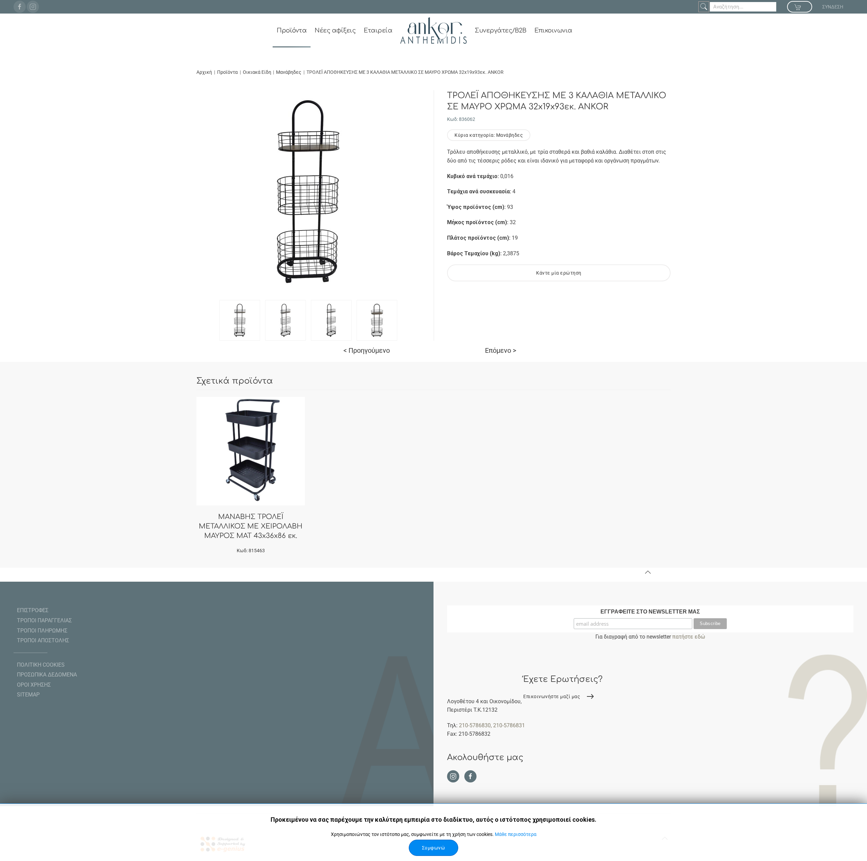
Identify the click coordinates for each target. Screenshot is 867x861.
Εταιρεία (378, 30)
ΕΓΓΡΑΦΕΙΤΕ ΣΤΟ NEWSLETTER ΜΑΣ (650, 612)
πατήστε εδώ (688, 636)
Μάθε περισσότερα (515, 834)
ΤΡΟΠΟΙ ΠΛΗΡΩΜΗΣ (42, 630)
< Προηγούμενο (366, 350)
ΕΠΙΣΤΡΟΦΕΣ (32, 610)
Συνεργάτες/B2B (500, 30)
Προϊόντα (291, 30)
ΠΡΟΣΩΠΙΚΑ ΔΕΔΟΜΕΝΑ (47, 674)
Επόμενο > (500, 350)
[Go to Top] (648, 572)
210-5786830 (475, 725)
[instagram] (33, 7)
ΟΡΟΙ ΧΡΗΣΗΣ (34, 685)
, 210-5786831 (508, 725)
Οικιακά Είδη (257, 72)
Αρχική (204, 72)
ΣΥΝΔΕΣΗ (832, 6)
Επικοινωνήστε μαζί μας (551, 696)
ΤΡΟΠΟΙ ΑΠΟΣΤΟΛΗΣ (43, 640)
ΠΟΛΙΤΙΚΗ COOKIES (41, 665)
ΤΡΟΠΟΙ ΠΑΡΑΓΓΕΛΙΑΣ (44, 620)
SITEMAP (28, 694)
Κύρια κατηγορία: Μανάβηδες (488, 135)
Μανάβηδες (288, 72)
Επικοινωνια (553, 30)
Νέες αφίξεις (335, 30)
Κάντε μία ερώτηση (558, 273)
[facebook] (20, 7)
